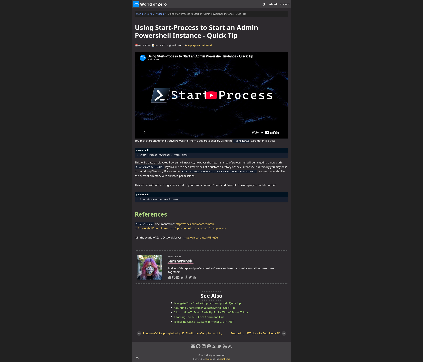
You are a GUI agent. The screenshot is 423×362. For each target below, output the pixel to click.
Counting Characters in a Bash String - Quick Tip (204, 308)
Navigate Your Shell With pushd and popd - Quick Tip (207, 303)
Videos (160, 13)
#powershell (199, 45)
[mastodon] (182, 278)
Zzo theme (224, 358)
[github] (174, 278)
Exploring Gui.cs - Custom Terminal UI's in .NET (204, 321)
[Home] (136, 4)
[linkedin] (178, 278)
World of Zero (144, 13)
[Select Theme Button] (264, 4)
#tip (190, 45)
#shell (209, 45)
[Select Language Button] (137, 357)
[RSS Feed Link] (230, 347)
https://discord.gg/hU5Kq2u (200, 237)
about (273, 4)
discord (284, 4)
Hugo (208, 358)
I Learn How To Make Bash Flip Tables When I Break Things (211, 312)
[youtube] (194, 278)
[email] (170, 278)
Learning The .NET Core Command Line (199, 317)
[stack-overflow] (186, 278)
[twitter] (190, 278)
